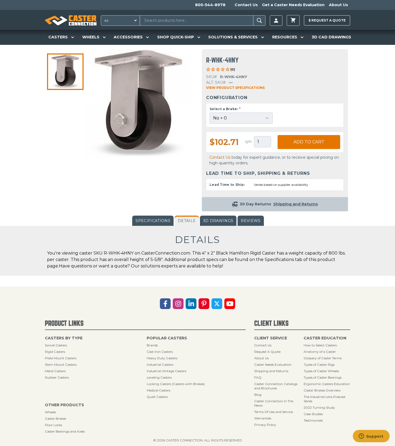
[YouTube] (229, 303)
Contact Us (246, 4)
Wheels (50, 412)
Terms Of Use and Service (273, 412)
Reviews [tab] (250, 220)
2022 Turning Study (319, 407)
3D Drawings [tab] (218, 220)
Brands (152, 345)
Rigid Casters (55, 352)
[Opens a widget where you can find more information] (371, 436)
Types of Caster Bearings (323, 377)
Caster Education (325, 338)
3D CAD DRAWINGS (331, 37)
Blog (257, 395)
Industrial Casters (160, 364)
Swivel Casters (56, 345)
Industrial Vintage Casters (166, 371)
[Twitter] (216, 303)
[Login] (276, 20)
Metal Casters (55, 371)
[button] (65, 71)
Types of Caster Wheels (321, 371)
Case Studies (313, 414)
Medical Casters (158, 390)
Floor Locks (53, 425)
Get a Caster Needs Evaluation (293, 4)
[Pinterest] (204, 303)
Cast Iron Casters (160, 352)
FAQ (257, 377)
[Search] (259, 21)
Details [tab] (186, 220)
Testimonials (313, 420)
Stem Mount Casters (61, 364)
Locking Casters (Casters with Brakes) (176, 384)
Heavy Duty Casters (162, 358)
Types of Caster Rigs (319, 364)
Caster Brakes (55, 418)
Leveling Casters (159, 377)
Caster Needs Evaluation (273, 364)
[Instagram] (178, 303)
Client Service (270, 338)
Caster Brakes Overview (322, 390)
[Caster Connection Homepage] (70, 20)
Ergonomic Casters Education (327, 384)
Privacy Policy (265, 425)
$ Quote (327, 20)
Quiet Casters (157, 397)
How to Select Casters (320, 345)
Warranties (262, 418)
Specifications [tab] (152, 220)
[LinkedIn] (191, 303)
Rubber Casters (57, 377)
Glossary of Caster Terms (323, 358)
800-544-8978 (210, 4)
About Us (338, 4)
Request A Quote (267, 352)
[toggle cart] (293, 20)
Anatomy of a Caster (320, 352)
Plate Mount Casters (60, 358)
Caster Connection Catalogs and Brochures (275, 386)
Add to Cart (308, 141)
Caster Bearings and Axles (65, 431)
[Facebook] (165, 303)
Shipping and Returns (271, 371)
